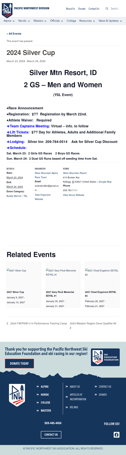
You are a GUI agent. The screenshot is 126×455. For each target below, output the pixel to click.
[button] (9, 21)
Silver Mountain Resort (75, 173)
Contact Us (94, 8)
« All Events (14, 33)
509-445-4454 (52, 422)
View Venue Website (73, 195)
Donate (81, 8)
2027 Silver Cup (15, 292)
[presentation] (24, 274)
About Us (70, 8)
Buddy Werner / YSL (17, 196)
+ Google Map (104, 181)
